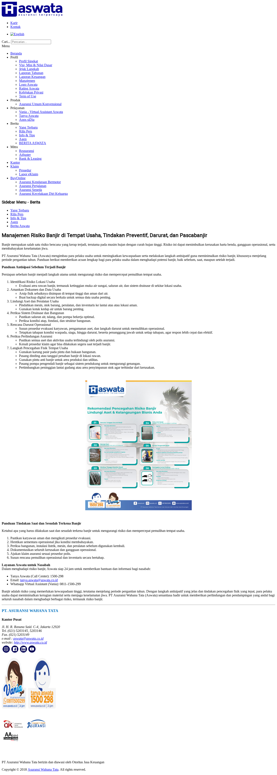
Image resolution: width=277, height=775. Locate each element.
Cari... (6, 42)
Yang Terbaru (28, 127)
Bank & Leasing (30, 158)
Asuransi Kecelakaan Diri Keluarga (43, 193)
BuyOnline (18, 178)
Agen (23, 139)
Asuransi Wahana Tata (43, 769)
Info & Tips (27, 135)
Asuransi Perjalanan (32, 186)
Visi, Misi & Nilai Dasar (35, 65)
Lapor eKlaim (28, 174)
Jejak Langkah (29, 69)
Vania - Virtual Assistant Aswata (41, 112)
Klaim (14, 166)
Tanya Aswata (29, 116)
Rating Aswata (29, 88)
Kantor (15, 162)
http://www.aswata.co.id (30, 642)
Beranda (16, 53)
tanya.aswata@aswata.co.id (39, 580)
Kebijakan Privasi (31, 92)
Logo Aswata (28, 84)
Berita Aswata (20, 226)
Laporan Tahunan (31, 73)
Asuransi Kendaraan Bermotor (40, 182)
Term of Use (27, 96)
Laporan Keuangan (32, 77)
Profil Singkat (28, 61)
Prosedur (25, 170)
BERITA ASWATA (32, 143)
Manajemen (27, 80)
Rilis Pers (25, 131)
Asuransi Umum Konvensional (40, 104)
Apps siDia (26, 119)
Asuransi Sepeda (30, 190)
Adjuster (25, 155)
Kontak (15, 27)
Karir (14, 23)
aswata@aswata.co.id (28, 638)
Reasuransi (26, 151)
